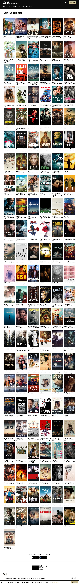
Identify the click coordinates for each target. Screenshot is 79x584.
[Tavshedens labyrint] (9, 338)
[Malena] (45, 361)
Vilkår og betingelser (7, 578)
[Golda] (57, 228)
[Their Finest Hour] (9, 537)
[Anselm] (33, 206)
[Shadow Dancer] (21, 294)
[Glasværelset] (69, 294)
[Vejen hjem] (45, 139)
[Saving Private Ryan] (69, 316)
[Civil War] (21, 206)
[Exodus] (33, 273)
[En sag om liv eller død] (57, 94)
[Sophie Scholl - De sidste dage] (9, 228)
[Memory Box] (33, 383)
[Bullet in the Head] (21, 72)
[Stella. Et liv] (69, 183)
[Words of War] (9, 94)
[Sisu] (21, 273)
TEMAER (15, 6)
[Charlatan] (69, 405)
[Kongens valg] (9, 516)
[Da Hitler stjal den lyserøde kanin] (33, 450)
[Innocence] (57, 206)
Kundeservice (42, 578)
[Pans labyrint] (69, 338)
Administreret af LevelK (26, 578)
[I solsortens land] (45, 383)
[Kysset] (9, 294)
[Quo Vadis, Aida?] (69, 428)
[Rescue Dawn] (45, 251)
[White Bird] (69, 206)
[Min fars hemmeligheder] (45, 26)
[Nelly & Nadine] (57, 338)
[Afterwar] (21, 161)
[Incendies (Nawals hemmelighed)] (45, 338)
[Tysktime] (57, 450)
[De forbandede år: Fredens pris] (21, 26)
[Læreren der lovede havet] (21, 116)
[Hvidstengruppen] (57, 361)
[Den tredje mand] (45, 405)
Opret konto (72, 2)
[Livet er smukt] (21, 361)
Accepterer (74, 582)
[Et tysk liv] (57, 472)
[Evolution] (21, 316)
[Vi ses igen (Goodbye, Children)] (57, 183)
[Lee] (33, 161)
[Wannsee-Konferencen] (33, 294)
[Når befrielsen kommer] (69, 228)
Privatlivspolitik (16, 578)
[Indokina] (69, 161)
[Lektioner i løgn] (57, 428)
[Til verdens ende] (33, 183)
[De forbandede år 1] (9, 383)
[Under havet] (9, 316)
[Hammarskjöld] (9, 206)
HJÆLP (23, 6)
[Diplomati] (33, 494)
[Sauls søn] (69, 516)
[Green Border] (45, 161)
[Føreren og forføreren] (69, 139)
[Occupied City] (9, 161)
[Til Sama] (69, 450)
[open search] (61, 2)
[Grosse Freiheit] (57, 383)
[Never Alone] (9, 72)
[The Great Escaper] (33, 228)
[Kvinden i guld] (33, 338)
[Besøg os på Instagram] (72, 578)
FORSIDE (5, 6)
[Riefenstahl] (9, 116)
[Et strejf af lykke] (9, 273)
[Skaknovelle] (57, 405)
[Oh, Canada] (33, 94)
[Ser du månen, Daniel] (45, 472)
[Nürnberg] (57, 49)
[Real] (45, 49)
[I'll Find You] (33, 251)
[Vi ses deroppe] (45, 294)
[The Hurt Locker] (21, 472)
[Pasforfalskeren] (57, 251)
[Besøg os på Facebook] (75, 578)
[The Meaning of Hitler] (33, 316)
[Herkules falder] (69, 49)
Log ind (65, 2)
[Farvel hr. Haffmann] (9, 361)
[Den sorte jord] (21, 428)
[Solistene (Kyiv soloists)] (33, 26)
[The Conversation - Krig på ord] (21, 139)
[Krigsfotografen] (57, 516)
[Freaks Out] (45, 316)
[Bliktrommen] (21, 494)
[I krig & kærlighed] (33, 516)
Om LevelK (35, 578)
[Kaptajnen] (45, 516)
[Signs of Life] (21, 251)
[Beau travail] (21, 450)
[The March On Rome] (57, 273)
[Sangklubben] (9, 494)
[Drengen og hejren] (21, 183)
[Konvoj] (45, 183)
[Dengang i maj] (45, 494)
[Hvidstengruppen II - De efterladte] (69, 361)
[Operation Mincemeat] (9, 405)
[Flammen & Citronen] (21, 516)
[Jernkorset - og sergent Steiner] (45, 428)
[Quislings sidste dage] (57, 139)
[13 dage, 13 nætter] (57, 26)
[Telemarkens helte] (45, 94)
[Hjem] (9, 26)
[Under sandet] (69, 494)
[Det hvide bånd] (21, 405)
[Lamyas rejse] (69, 251)
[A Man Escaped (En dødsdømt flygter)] (57, 161)
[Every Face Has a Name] (69, 273)
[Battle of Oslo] (45, 72)
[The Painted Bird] (33, 428)
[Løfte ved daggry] (69, 472)
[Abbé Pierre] (69, 26)
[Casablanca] (57, 294)
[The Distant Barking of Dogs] (9, 428)
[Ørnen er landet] (45, 116)
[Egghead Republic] (21, 49)
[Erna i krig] (45, 450)
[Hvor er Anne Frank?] (57, 316)
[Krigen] (57, 494)
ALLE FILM (10, 6)
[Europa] (33, 472)
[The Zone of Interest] (45, 206)
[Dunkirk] (21, 228)
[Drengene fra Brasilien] (33, 116)
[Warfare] (57, 116)
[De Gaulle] (9, 450)
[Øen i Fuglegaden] (9, 472)
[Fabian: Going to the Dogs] (33, 405)
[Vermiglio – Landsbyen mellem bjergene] (33, 72)
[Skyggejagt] (57, 72)
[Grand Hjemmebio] (5, 574)
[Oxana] (33, 49)
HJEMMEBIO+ (29, 6)
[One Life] (9, 183)
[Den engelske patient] (33, 361)
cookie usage (55, 582)
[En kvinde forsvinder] (69, 72)
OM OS (19, 6)
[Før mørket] (69, 116)
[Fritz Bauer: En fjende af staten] (21, 338)
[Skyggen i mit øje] (9, 251)
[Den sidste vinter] (9, 139)
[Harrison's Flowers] (45, 228)
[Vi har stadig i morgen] (69, 94)
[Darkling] (45, 273)
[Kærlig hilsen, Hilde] (33, 139)
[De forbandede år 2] (21, 383)
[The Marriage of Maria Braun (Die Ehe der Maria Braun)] (69, 383)
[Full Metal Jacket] (21, 94)
